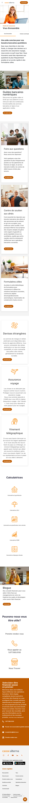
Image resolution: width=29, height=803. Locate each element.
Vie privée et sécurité (17, 795)
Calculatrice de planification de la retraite (14, 521)
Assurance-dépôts (6, 795)
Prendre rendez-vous (14, 630)
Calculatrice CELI (14, 506)
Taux (17, 772)
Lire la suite (7, 604)
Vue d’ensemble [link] (8, 33)
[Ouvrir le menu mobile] (2, 2)
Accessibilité (5, 797)
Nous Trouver (14, 665)
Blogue (17, 785)
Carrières (4, 785)
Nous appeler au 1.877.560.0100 (14, 647)
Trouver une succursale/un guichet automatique (15, 726)
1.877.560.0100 (9, 721)
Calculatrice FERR (14, 536)
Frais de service (19, 776)
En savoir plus (7, 113)
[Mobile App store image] (7, 763)
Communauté (5, 788)
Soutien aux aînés (6, 782)
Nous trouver (5, 776)
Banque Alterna (14, 797)
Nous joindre (5, 772)
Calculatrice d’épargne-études (14, 551)
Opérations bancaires (21, 782)
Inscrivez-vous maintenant (16, 717)
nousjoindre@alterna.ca (11, 732)
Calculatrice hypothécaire (14, 491)
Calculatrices (19, 779)
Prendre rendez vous (11, 737)
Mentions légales (16, 794)
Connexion (24, 2)
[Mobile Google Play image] (19, 763)
